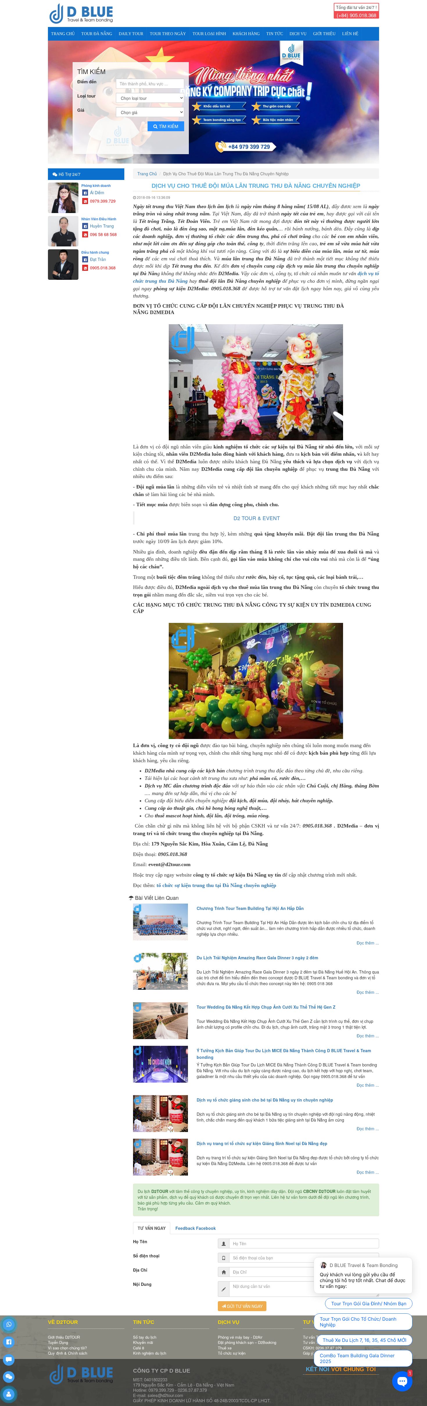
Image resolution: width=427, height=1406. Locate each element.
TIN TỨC (274, 34)
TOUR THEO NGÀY (168, 34)
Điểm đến (86, 77)
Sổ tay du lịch (144, 1332)
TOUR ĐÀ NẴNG (96, 34)
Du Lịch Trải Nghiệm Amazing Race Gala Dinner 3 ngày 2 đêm (257, 953)
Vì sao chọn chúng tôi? (67, 1343)
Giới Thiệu (324, 34)
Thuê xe (225, 1343)
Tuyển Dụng (58, 1337)
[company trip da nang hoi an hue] (213, 100)
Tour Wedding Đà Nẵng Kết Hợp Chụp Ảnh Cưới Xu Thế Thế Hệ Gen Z (266, 1002)
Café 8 (138, 1343)
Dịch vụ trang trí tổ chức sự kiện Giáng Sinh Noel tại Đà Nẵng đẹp (262, 1138)
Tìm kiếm (168, 121)
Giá (80, 105)
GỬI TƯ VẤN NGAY (244, 1301)
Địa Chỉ (140, 1265)
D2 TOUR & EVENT (257, 513)
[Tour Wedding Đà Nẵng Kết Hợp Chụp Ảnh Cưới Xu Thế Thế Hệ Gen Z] (160, 1015)
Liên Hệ (350, 34)
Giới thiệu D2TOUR (64, 1332)
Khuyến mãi (143, 1337)
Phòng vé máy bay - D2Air (240, 1332)
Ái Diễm (96, 187)
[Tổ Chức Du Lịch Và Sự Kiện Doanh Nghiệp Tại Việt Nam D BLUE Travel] (86, 13)
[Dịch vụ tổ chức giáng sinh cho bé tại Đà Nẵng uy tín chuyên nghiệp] (160, 1108)
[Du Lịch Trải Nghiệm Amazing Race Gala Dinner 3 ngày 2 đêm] (160, 966)
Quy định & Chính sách (67, 1348)
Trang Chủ (63, 34)
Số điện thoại (146, 1251)
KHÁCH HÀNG (246, 34)
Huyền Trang (101, 221)
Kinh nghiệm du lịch (149, 1348)
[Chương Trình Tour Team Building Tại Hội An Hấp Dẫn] (160, 917)
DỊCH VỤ (298, 34)
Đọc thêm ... (368, 938)
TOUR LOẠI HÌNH (209, 34)
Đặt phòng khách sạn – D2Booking (247, 1337)
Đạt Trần (97, 254)
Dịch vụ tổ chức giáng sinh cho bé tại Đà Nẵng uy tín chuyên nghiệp (265, 1095)
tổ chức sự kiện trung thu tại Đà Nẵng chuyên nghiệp (216, 880)
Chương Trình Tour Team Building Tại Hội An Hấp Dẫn (250, 903)
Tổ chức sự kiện (231, 1348)
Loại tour (86, 91)
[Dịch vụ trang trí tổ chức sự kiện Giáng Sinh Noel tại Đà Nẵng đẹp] (160, 1152)
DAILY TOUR (131, 34)
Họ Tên (140, 1236)
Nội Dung (142, 1279)
